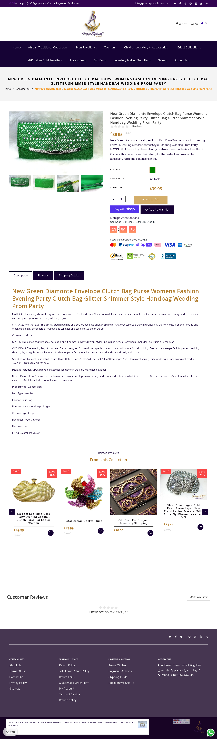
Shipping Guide (117, 677)
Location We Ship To (121, 682)
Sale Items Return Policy (74, 671)
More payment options (124, 218)
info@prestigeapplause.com (152, 3)
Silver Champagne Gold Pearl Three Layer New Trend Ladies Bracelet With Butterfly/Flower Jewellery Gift (183, 511)
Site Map (14, 688)
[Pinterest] (186, 3)
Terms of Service (69, 694)
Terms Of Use (17, 671)
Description (20, 275)
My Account (66, 688)
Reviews (43, 275)
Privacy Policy (18, 682)
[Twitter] (176, 3)
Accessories (22, 89)
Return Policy (67, 665)
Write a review (199, 597)
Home (7, 89)
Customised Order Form (74, 682)
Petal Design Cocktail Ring (84, 521)
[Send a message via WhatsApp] (210, 732)
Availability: (117, 178)
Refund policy (67, 700)
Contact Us (16, 677)
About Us (15, 665)
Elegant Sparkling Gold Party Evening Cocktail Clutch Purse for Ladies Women (34, 518)
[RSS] (207, 3)
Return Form (67, 677)
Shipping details (69, 275)
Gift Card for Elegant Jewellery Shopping (133, 522)
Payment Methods (120, 671)
